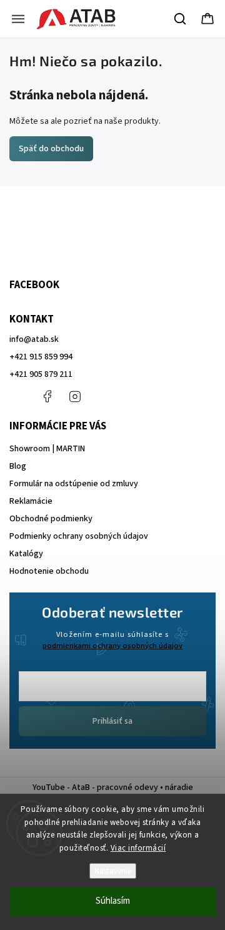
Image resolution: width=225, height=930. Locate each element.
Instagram (75, 396)
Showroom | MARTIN (47, 448)
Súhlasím (113, 901)
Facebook (47, 396)
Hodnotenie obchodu (49, 571)
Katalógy (26, 554)
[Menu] (18, 18)
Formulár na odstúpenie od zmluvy (73, 484)
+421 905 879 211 (40, 374)
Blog (17, 466)
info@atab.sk (34, 339)
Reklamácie (30, 501)
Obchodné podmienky (50, 518)
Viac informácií (138, 848)
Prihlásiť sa (112, 721)
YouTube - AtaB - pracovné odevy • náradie (112, 787)
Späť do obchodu (51, 148)
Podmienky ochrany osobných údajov (78, 536)
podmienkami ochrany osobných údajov (112, 645)
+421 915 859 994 (40, 357)
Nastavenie (112, 871)
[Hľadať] (181, 19)
